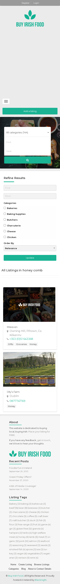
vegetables (35, 553)
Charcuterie (13, 225)
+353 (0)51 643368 (21, 339)
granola (38, 528)
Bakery (14, 503)
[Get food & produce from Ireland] (30, 18)
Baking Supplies (16, 214)
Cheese (11, 231)
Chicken (11, 237)
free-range (25, 524)
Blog (23, 569)
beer (23, 508)
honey (24, 537)
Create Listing (25, 564)
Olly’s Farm (13, 391)
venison (24, 557)
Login (36, 3)
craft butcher (20, 520)
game (46, 524)
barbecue (39, 503)
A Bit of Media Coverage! (22, 486)
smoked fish (17, 549)
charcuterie (20, 512)
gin (12, 528)
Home (13, 564)
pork (23, 541)
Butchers (12, 220)
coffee (32, 516)
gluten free (24, 528)
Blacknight (40, 580)
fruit (36, 524)
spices (31, 549)
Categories (10, 203)
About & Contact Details (39, 569)
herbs (27, 532)
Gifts (10, 344)
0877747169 (17, 401)
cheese (34, 512)
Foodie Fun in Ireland (20, 468)
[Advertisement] (30, 66)
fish (42, 520)
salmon (34, 541)
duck (34, 520)
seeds (45, 545)
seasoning (19, 545)
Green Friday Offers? (20, 477)
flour (13, 524)
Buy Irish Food (15, 575)
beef (13, 508)
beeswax (34, 508)
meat (42, 537)
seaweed (33, 545)
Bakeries (11, 208)
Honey (33, 344)
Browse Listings (42, 564)
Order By (9, 243)
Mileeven (12, 327)
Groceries (21, 344)
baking (26, 503)
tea (39, 549)
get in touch (43, 440)
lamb (33, 537)
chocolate (19, 516)
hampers (15, 532)
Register (26, 3)
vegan (22, 553)
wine (34, 557)
